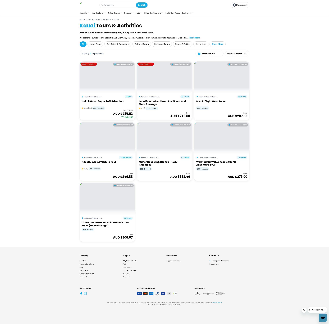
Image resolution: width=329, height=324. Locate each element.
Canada (127, 13)
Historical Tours (162, 44)
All (83, 44)
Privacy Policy (84, 270)
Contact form (214, 264)
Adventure (201, 44)
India (138, 13)
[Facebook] (81, 293)
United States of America (99, 19)
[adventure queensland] (208, 293)
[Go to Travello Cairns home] (88, 5)
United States (114, 13)
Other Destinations (152, 13)
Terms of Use (84, 277)
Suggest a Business (173, 261)
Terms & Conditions (87, 264)
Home (82, 19)
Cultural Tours (142, 44)
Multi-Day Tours (173, 13)
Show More (217, 44)
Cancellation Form (129, 270)
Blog (81, 267)
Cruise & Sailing (182, 44)
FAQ (124, 264)
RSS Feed (126, 274)
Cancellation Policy (87, 274)
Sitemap (126, 277)
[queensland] (220, 293)
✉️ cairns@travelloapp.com (219, 261)
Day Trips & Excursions (118, 44)
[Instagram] (85, 293)
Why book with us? (129, 261)
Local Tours (95, 44)
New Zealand (97, 13)
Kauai (116, 19)
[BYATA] (197, 293)
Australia (83, 13)
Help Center (127, 267)
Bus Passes (186, 13)
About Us (83, 261)
